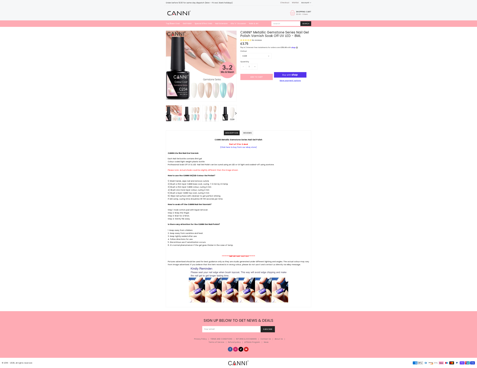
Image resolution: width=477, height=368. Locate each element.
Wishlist (295, 2)
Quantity (244, 62)
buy (235, 147)
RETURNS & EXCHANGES (246, 339)
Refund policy (234, 342)
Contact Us (265, 339)
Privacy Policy (200, 339)
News (266, 342)
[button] (246, 40)
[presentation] (166, 113)
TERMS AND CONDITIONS (221, 339)
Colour (243, 51)
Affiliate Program (252, 342)
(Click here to (226, 147)
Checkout (284, 2)
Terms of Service (216, 342)
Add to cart (256, 77)
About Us (279, 339)
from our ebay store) (247, 147)
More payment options (290, 80)
